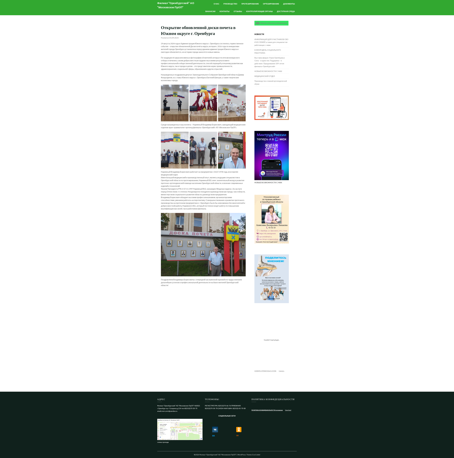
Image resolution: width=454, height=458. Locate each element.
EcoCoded (256, 455)
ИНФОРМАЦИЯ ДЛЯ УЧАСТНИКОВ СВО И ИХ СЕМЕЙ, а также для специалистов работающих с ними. (271, 42)
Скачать (281, 371)
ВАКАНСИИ (210, 11)
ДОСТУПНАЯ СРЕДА (286, 11)
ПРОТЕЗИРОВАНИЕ (250, 4)
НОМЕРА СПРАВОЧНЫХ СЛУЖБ (265, 371)
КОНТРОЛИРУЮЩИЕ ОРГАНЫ (259, 11)
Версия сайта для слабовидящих (273, 23)
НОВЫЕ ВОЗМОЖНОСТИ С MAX (268, 71)
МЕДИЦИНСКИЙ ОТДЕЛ (264, 76)
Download (288, 410)
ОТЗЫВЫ (238, 11)
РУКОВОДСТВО (230, 4)
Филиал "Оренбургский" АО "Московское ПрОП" (175, 5)
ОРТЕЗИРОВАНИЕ (271, 4)
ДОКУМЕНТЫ (289, 4)
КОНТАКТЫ (224, 11)
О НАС (216, 4)
